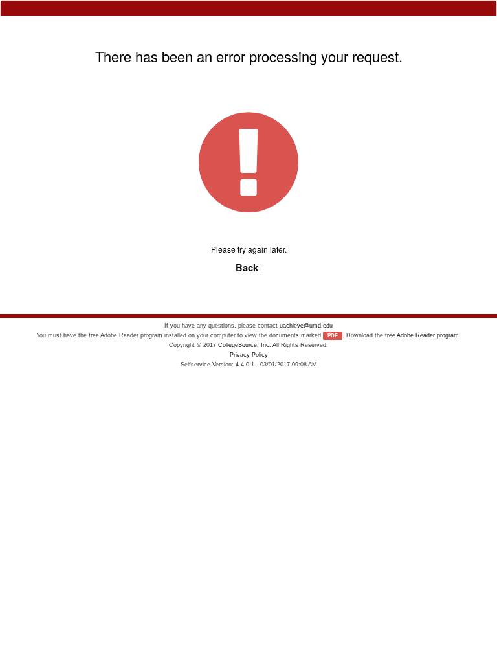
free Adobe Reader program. (423, 335)
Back (247, 267)
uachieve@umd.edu (306, 325)
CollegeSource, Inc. (244, 345)
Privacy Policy (249, 355)
